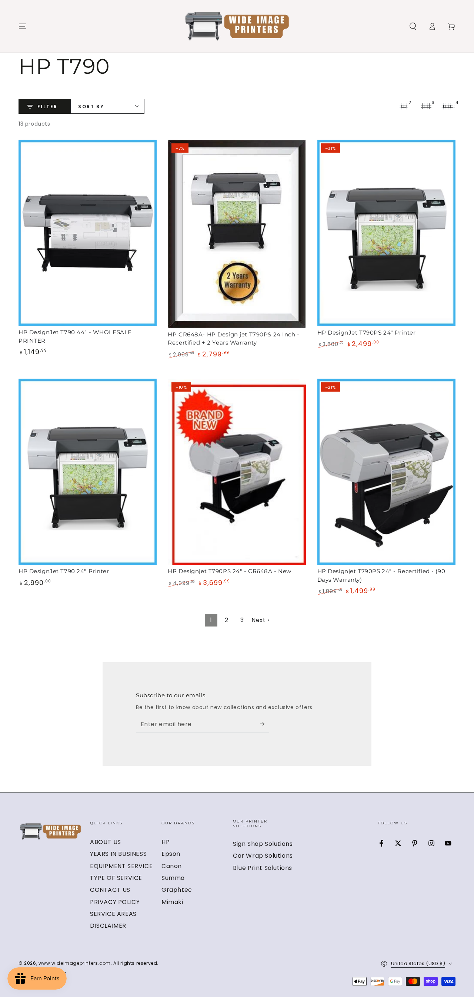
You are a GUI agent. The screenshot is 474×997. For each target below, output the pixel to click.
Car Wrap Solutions (263, 855)
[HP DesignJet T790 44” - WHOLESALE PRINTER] (88, 233)
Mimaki (172, 902)
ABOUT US (105, 842)
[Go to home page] (237, 26)
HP (165, 842)
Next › (260, 620)
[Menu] (22, 26)
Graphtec (176, 889)
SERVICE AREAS (113, 914)
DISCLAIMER (108, 925)
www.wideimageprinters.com (75, 963)
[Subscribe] (264, 724)
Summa (173, 878)
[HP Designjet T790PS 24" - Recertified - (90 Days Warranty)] (386, 472)
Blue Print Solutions (262, 868)
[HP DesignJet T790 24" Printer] (88, 472)
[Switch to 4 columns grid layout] (448, 106)
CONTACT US (110, 889)
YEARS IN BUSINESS (118, 854)
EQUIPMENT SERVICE (121, 866)
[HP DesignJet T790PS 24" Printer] (386, 233)
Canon (171, 866)
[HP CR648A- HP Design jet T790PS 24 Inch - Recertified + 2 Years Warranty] (237, 234)
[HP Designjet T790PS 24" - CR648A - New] (237, 472)
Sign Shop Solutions (263, 844)
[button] (413, 26)
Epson (170, 854)
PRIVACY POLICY (115, 902)
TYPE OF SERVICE (116, 878)
